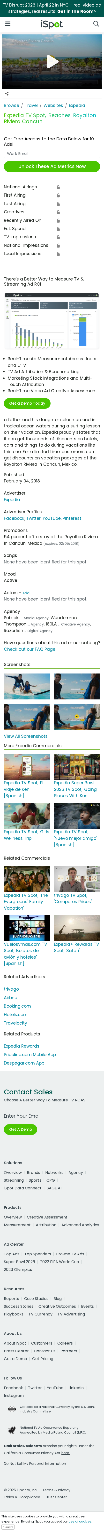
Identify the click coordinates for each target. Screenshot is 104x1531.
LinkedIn (76, 1388)
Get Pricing (42, 1359)
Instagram (14, 1395)
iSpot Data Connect (23, 1188)
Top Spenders (37, 1254)
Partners (68, 1351)
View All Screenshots (26, 736)
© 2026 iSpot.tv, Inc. (20, 1490)
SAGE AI (54, 1188)
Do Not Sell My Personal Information (35, 1463)
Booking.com (17, 1006)
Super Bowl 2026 (19, 1262)
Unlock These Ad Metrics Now (52, 166)
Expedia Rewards (21, 1046)
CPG (50, 1180)
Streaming (14, 1180)
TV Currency (40, 1314)
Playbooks (13, 1314)
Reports (11, 1298)
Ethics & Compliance (22, 1497)
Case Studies (36, 1298)
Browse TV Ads (70, 1254)
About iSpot (15, 1343)
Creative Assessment (47, 1217)
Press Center (16, 1351)
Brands (33, 1172)
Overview (13, 1172)
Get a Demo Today (27, 403)
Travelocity (15, 1023)
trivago (11, 989)
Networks (54, 1172)
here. (65, 1453)
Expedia (12, 500)
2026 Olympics (18, 1269)
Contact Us (44, 1351)
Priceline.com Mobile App (30, 1055)
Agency (75, 1172)
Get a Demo (15, 1359)
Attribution (46, 1225)
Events (87, 1306)
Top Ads (11, 1254)
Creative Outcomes (57, 1306)
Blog (57, 1298)
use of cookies (80, 1521)
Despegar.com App (24, 1063)
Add (26, 593)
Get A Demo (20, 1129)
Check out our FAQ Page (29, 649)
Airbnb (10, 998)
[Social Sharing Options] (7, 93)
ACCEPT (8, 1527)
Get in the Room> (76, 11)
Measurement (17, 1225)
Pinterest (72, 518)
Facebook (14, 518)
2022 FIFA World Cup (59, 1262)
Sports (35, 1180)
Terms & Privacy (56, 1490)
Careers (65, 1343)
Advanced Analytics (80, 1225)
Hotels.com (16, 1015)
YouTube (52, 518)
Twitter (33, 518)
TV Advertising (71, 1314)
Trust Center (56, 1497)
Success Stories (18, 1306)
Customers (41, 1343)
